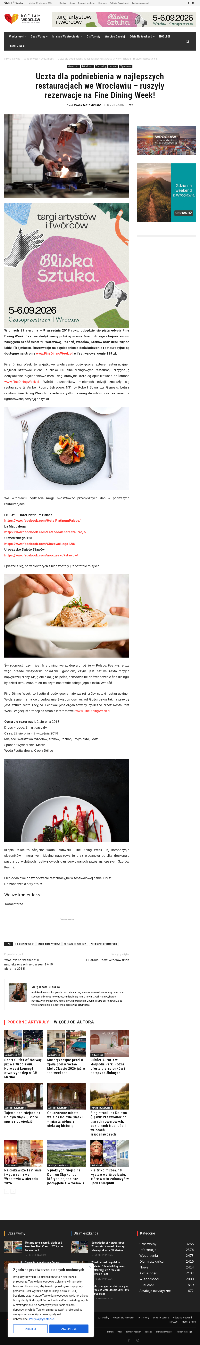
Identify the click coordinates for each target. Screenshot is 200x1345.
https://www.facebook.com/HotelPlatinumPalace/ (42, 520)
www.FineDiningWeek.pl (54, 353)
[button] (187, 41)
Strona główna (12, 58)
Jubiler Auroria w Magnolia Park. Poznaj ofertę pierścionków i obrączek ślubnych (108, 1066)
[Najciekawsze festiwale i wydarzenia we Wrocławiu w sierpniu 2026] (23, 1153)
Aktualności (47, 58)
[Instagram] (193, 3)
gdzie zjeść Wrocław (49, 943)
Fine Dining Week (24, 943)
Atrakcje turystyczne (15, 1107)
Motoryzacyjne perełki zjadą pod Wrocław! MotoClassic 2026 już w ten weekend (66, 1066)
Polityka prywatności (41, 1319)
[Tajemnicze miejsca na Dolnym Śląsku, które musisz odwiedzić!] (23, 1096)
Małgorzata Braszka (87, 104)
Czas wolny (101, 66)
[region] (51, 1300)
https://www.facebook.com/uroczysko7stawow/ (41, 555)
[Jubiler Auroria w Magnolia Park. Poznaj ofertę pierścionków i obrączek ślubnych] (109, 1043)
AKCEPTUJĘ (69, 1328)
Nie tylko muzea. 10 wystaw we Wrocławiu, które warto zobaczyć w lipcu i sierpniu (109, 1176)
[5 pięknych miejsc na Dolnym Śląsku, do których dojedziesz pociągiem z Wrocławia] (66, 1153)
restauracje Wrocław (75, 943)
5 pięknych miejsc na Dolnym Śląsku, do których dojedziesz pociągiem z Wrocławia (65, 1176)
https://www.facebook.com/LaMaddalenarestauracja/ (45, 532)
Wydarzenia (126, 66)
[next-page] (13, 1191)
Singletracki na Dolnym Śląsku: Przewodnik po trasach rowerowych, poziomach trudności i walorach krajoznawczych (108, 1123)
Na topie (113, 66)
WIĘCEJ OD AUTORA (74, 1022)
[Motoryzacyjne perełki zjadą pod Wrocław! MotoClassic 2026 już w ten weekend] (66, 1043)
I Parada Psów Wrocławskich (107, 960)
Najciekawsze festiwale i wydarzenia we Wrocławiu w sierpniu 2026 (23, 1176)
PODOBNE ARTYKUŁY (28, 1022)
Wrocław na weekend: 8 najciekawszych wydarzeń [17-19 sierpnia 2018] (28, 964)
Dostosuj (30, 1328)
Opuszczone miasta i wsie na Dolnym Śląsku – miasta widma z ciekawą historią (65, 1119)
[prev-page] (6, 1191)
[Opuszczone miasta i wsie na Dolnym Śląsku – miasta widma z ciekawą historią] (66, 1096)
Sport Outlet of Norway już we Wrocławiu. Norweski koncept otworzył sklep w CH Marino (23, 1068)
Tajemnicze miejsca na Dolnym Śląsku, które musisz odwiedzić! (22, 1117)
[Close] (89, 1266)
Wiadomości (31, 58)
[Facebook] (188, 3)
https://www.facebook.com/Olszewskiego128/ (39, 544)
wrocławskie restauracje (104, 943)
